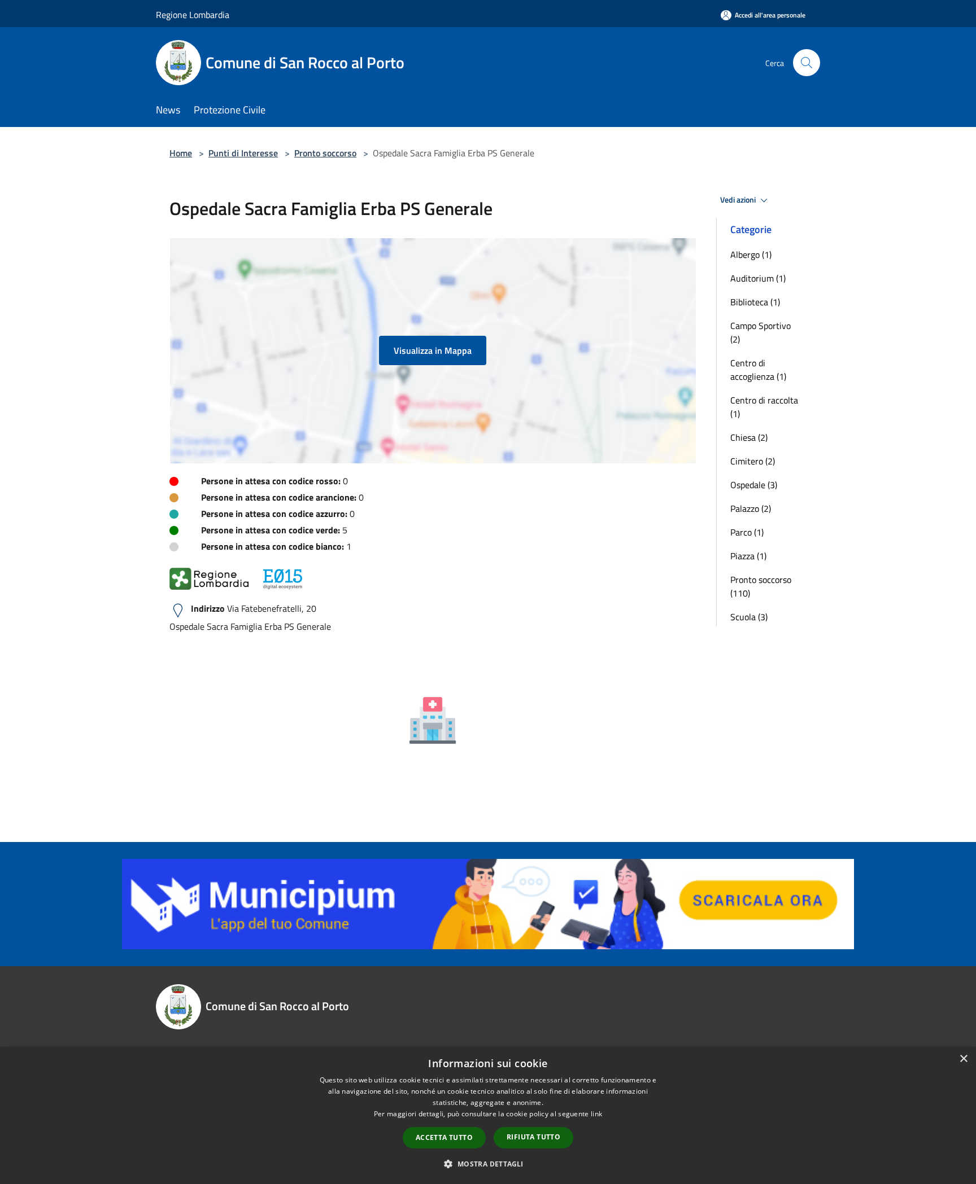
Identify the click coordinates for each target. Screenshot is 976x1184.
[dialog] (488, 1115)
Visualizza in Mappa (433, 350)
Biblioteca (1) (755, 302)
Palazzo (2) (750, 508)
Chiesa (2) (749, 437)
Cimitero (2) (752, 461)
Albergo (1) (751, 254)
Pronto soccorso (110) (760, 586)
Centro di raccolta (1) (764, 406)
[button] (487, 1163)
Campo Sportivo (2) (760, 332)
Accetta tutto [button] (444, 1137)
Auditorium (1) (758, 278)
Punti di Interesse (243, 153)
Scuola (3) (749, 617)
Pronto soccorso (325, 153)
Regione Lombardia (192, 14)
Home (180, 153)
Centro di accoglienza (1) (758, 369)
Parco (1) (747, 532)
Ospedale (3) (753, 485)
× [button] (963, 1059)
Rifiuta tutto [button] (533, 1137)
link (596, 1114)
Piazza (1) (748, 556)
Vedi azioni (738, 200)
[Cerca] (806, 62)
